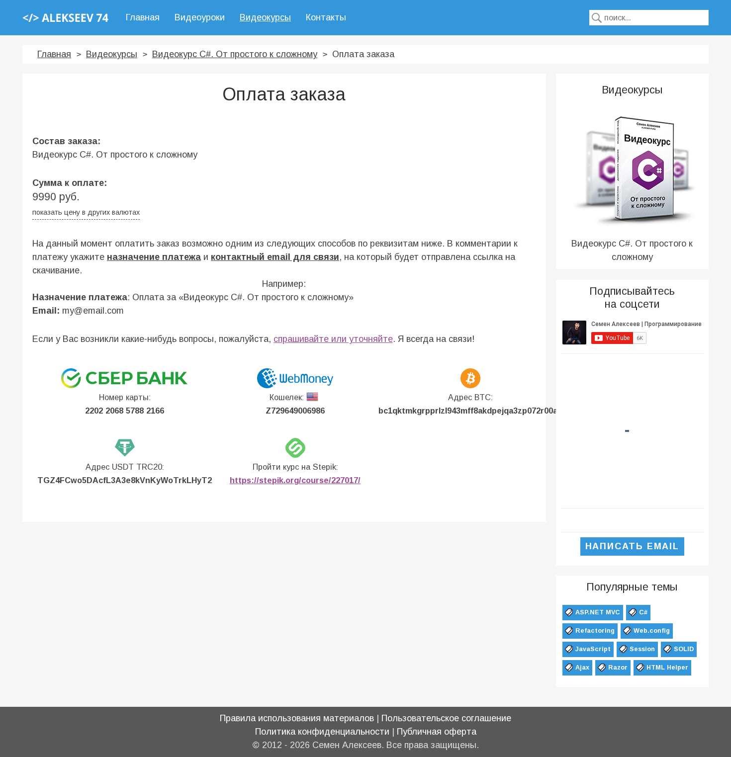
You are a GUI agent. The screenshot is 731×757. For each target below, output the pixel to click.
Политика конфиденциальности (322, 732)
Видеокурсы (265, 17)
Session (642, 649)
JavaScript (593, 649)
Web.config (652, 630)
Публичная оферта (436, 732)
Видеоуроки (200, 17)
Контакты (326, 17)
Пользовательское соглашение (446, 718)
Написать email (632, 546)
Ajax (582, 667)
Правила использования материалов (297, 718)
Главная (143, 17)
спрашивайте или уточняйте (333, 339)
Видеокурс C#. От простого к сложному (234, 54)
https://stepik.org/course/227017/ (295, 480)
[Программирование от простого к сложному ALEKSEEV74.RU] (65, 17)
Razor (618, 667)
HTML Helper (667, 667)
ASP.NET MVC (597, 612)
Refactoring (595, 630)
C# (643, 612)
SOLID (684, 649)
